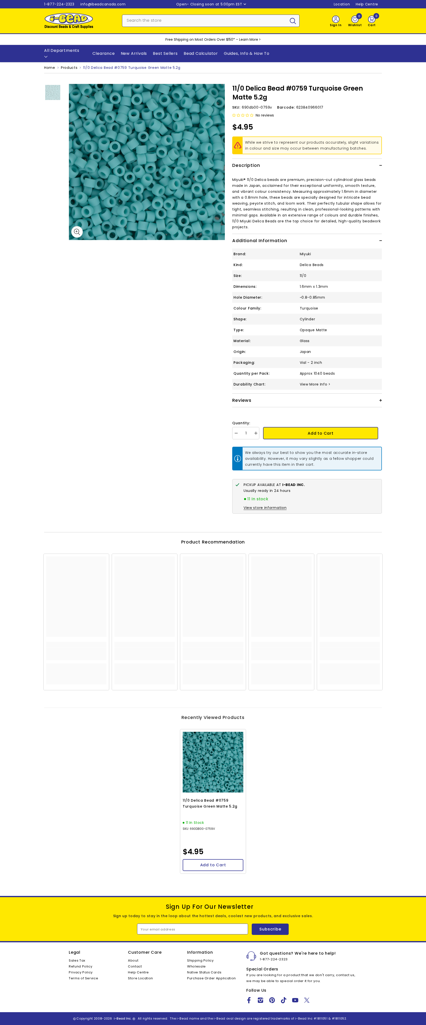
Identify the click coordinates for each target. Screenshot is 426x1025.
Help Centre (367, 4)
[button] (242, 115)
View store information (265, 507)
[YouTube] (295, 1000)
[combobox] (204, 20)
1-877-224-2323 (59, 4)
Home (49, 67)
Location (342, 4)
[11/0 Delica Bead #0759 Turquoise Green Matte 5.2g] (213, 762)
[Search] (210, 21)
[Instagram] (260, 1000)
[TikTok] (283, 1000)
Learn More (248, 39)
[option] (147, 162)
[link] (76, 654)
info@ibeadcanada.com (103, 4)
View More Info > (315, 384)
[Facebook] (249, 1000)
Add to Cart (321, 433)
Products (69, 67)
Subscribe (270, 929)
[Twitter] (307, 1000)
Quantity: (241, 423)
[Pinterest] (272, 1000)
